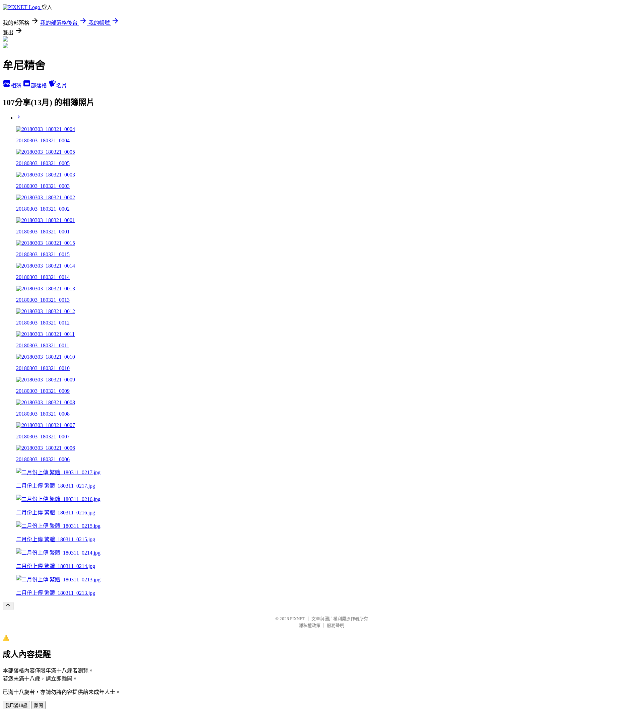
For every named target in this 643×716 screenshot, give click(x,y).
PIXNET (297, 618)
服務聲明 (335, 625)
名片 (61, 85)
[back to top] (8, 606)
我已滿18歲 (16, 705)
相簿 (17, 85)
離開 (38, 705)
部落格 (39, 85)
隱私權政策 (309, 625)
